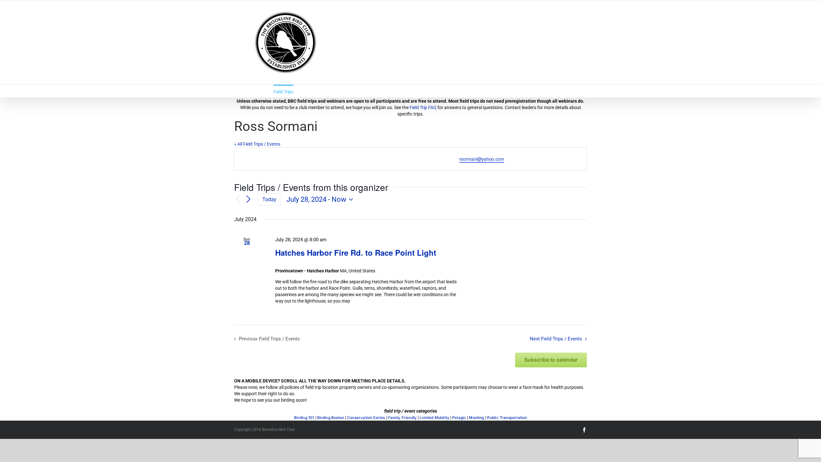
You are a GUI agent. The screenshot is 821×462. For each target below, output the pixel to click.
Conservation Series (366, 417)
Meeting (476, 417)
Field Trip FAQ (423, 107)
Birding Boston (330, 417)
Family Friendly (402, 417)
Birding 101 (304, 417)
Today (269, 199)
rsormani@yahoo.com (481, 159)
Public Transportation (507, 417)
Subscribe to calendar (551, 360)
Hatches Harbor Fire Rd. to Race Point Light (355, 252)
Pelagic (459, 417)
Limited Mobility (434, 417)
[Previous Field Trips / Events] (238, 199)
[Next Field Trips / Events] (248, 199)
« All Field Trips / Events (257, 144)
